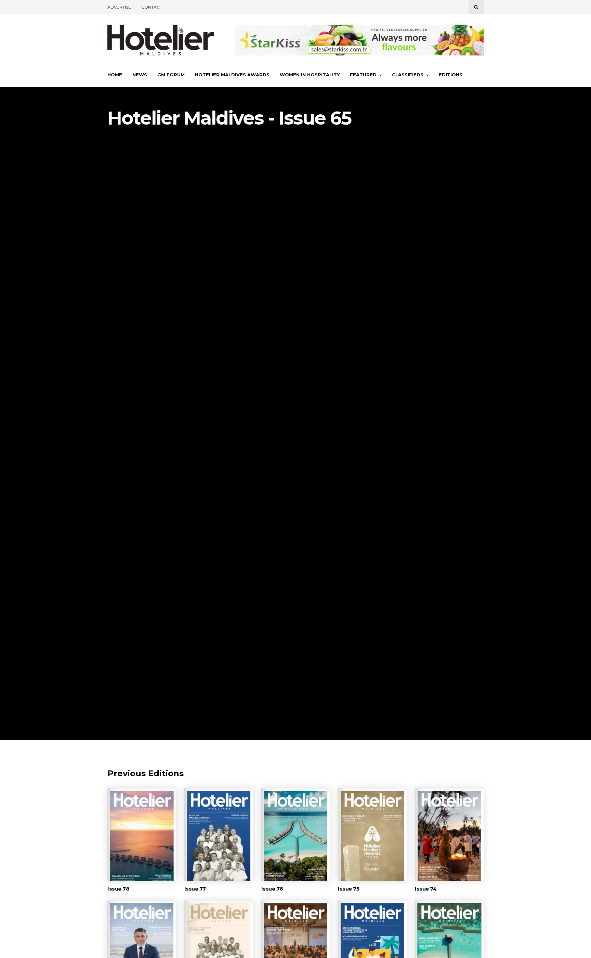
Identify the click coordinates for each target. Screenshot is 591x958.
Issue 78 (118, 888)
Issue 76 (272, 888)
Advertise (119, 7)
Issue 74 (425, 888)
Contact (151, 7)
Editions (450, 74)
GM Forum (171, 74)
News (139, 74)
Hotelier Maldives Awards (232, 74)
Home (114, 74)
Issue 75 (348, 888)
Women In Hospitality (310, 74)
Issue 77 (195, 888)
